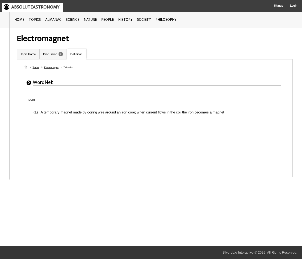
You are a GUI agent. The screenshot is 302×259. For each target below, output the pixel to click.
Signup (278, 5)
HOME (19, 20)
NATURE (90, 20)
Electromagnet (51, 67)
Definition (76, 54)
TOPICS (35, 20)
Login (293, 5)
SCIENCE (72, 20)
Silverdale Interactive (238, 252)
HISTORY (125, 20)
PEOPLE (107, 20)
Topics (36, 67)
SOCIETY (144, 20)
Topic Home (28, 54)
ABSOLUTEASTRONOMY (35, 7)
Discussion (50, 54)
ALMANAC (53, 20)
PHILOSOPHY (165, 20)
